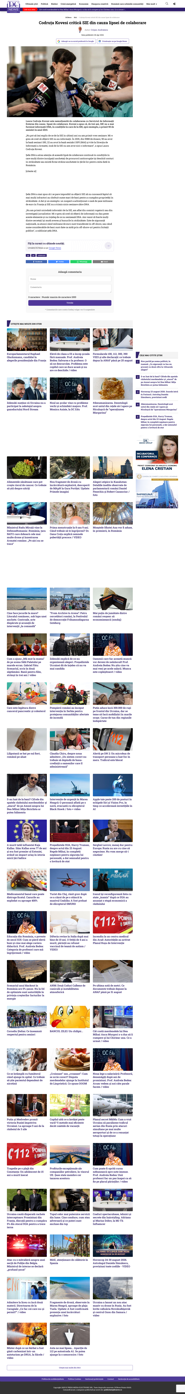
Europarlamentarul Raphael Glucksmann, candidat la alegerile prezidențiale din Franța (26, 357)
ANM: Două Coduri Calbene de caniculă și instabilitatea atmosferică (67, 989)
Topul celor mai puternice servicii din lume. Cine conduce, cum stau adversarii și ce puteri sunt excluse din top (70, 1219)
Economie (83, 4)
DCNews (13, 7)
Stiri (75, 17)
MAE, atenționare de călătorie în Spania (69, 1261)
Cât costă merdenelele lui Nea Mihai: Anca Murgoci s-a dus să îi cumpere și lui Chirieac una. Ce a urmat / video (113, 1036)
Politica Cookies (74, 1379)
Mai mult (151, 4)
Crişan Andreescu (99, 29)
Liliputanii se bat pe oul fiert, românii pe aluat (23, 755)
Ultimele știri (31, 4)
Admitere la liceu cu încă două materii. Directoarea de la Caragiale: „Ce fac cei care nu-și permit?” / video (25, 1307)
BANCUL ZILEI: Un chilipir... (66, 1031)
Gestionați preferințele (94, 1379)
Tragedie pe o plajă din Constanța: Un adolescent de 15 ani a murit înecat (25, 1172)
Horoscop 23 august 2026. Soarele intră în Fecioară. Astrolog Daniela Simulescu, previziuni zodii (159, 394)
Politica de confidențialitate (53, 1379)
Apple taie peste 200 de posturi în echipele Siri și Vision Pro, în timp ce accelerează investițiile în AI (112, 804)
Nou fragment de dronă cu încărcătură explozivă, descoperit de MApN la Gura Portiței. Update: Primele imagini (70, 486)
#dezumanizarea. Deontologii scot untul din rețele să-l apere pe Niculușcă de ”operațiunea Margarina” (112, 407)
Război (54, 4)
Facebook (38, 262)
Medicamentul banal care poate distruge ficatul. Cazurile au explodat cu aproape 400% (25, 897)
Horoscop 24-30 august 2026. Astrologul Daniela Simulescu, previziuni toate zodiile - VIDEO (111, 1263)
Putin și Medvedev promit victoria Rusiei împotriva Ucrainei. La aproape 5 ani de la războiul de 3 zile (25, 1124)
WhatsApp (83, 262)
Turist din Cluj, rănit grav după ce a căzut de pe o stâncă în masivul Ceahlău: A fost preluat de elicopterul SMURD (68, 898)
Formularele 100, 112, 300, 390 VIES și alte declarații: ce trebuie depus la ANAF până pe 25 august (113, 357)
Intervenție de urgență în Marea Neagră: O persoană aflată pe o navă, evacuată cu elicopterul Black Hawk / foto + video (69, 804)
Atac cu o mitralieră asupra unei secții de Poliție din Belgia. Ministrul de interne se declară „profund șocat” (26, 1264)
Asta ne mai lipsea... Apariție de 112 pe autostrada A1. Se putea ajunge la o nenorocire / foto (68, 1351)
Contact (110, 1379)
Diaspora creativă (99, 4)
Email (105, 262)
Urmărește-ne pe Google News (114, 41)
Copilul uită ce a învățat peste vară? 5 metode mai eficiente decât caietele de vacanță (67, 1123)
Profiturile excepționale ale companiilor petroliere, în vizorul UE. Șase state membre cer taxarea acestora (69, 1173)
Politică (44, 4)
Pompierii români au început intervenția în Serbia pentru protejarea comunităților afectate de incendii (69, 712)
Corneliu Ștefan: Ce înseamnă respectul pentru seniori (24, 1032)
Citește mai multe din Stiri (70, 1367)
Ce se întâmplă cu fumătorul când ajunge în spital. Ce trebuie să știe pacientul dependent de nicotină (26, 1078)
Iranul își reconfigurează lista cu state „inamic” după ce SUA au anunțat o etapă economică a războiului (112, 898)
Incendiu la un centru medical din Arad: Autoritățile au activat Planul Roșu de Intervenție (111, 940)
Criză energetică (68, 4)
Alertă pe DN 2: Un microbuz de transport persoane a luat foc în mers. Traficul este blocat (111, 757)
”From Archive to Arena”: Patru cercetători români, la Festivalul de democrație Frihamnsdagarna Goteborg (69, 617)
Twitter (61, 262)
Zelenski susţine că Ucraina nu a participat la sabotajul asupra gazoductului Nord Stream (26, 406)
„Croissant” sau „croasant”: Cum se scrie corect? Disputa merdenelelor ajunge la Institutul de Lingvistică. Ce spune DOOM (69, 1078)
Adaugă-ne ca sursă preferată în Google (77, 41)
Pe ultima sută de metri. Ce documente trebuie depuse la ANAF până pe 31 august (110, 989)
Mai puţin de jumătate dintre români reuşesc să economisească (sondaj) (110, 616)
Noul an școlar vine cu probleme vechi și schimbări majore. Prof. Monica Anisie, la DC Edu (69, 406)
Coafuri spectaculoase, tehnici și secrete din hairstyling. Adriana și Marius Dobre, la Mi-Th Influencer (112, 1219)
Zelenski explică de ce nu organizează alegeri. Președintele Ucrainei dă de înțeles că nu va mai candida (69, 663)
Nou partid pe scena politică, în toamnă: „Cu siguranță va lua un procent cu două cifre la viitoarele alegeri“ (157, 365)
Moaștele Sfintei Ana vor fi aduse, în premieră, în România (113, 529)
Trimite (69, 303)
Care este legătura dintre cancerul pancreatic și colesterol (26, 709)
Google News (55, 248)
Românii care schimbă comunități (127, 4)
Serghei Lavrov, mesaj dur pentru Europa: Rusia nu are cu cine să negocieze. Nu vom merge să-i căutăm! (112, 849)
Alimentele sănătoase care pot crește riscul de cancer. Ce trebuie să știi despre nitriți (26, 485)
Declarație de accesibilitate (129, 1379)
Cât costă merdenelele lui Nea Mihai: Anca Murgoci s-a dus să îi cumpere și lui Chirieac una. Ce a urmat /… (82, 9)
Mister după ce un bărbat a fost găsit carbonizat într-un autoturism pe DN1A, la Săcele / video (25, 1352)
